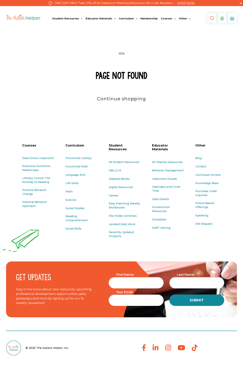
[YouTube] (181, 348)
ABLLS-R (115, 170)
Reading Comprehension (76, 218)
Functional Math (76, 166)
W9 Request (203, 224)
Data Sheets (160, 199)
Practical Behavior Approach (34, 204)
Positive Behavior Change (34, 192)
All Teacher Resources (167, 162)
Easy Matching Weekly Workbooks (124, 205)
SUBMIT (197, 300)
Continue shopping (121, 98)
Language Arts (75, 175)
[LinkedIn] (156, 348)
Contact (200, 166)
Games (113, 195)
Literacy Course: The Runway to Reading (36, 180)
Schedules (159, 219)
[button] (212, 18)
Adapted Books (119, 179)
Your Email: (124, 292)
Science (70, 200)
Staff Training (161, 228)
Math (69, 191)
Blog (198, 158)
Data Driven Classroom (38, 158)
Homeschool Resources (161, 209)
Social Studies (74, 208)
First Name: (125, 274)
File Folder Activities (123, 216)
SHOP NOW (186, 3)
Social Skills (73, 228)
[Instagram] (168, 348)
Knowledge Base (207, 183)
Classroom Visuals (164, 179)
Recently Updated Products (121, 234)
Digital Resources (121, 187)
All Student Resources (124, 162)
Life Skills (72, 183)
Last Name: (186, 274)
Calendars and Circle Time (166, 188)
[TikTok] (195, 348)
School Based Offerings (204, 205)
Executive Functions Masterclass (36, 168)
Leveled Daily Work (122, 224)
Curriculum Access (208, 175)
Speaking (201, 215)
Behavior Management (168, 170)
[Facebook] (144, 348)
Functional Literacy (78, 158)
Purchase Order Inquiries (206, 193)
